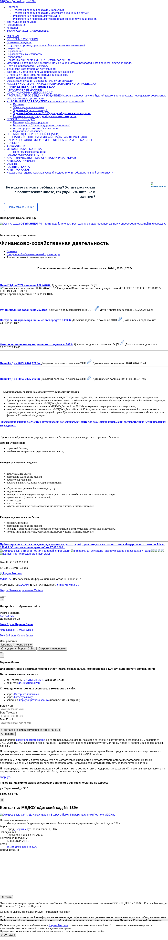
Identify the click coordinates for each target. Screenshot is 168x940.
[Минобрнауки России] (156, 550)
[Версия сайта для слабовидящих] (1, 596)
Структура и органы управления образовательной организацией (46, 45)
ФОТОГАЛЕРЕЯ (16, 146)
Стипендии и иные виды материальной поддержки (37, 74)
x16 (7, 615)
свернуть (5, 777)
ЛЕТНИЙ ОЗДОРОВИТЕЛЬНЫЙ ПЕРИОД (33, 134)
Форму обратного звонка (34, 700)
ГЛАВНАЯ (13, 36)
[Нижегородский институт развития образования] (159, 550)
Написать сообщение (21, 207)
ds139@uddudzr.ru (29, 683)
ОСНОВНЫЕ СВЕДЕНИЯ (22, 39)
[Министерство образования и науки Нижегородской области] (162, 550)
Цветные (6, 644)
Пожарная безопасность (28, 131)
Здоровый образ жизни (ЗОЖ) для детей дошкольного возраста (52, 113)
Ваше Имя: (6, 705)
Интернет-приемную (26, 694)
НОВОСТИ (13, 143)
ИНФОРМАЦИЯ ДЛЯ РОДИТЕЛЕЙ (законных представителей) (45, 101)
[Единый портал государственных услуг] (25, 553)
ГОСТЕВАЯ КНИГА (18, 166)
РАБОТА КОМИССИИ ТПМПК (25, 154)
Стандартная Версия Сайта (18, 648)
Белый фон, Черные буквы (16, 624)
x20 (12, 615)
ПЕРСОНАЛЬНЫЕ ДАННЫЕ (24, 89)
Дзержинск (21, 829)
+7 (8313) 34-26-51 (33, 680)
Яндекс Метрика (58, 925)
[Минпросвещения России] (153, 550)
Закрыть (6, 897)
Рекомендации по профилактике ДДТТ (36, 15)
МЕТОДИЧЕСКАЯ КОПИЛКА (24, 149)
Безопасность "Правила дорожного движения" (41, 125)
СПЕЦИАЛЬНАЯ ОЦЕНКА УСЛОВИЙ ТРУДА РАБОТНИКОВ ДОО (47, 137)
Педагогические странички (29, 151)
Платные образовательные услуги (27, 66)
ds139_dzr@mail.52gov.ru (22, 847)
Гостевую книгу (23, 697)
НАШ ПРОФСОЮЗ (18, 169)
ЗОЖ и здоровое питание (28, 107)
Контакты (12, 27)
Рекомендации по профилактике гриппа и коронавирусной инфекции (55, 18)
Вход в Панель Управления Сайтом (21, 590)
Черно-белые (23, 644)
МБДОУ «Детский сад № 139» (18, 1)
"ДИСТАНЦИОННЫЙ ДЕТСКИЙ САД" (30, 92)
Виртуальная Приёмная (21, 21)
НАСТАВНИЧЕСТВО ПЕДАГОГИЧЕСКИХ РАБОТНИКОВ (41, 157)
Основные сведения (19, 42)
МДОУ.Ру (5, 579)
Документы (13, 48)
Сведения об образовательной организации (33, 254)
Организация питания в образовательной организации (40, 80)
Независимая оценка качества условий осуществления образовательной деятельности (60, 172)
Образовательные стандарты (24, 54)
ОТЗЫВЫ (12, 163)
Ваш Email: (6, 719)
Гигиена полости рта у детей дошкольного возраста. (44, 116)
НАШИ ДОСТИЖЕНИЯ (21, 160)
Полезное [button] (13, 7)
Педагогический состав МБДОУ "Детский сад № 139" (39, 60)
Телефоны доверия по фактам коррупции (38, 10)
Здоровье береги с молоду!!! (30, 110)
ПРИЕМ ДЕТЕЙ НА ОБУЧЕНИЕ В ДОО (31, 86)
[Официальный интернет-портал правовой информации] (35, 550)
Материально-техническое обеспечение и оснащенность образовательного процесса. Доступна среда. (69, 63)
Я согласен (8, 934)
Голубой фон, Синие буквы (16, 635)
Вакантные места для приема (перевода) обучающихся (40, 71)
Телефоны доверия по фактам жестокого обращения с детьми (51, 13)
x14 (2, 615)
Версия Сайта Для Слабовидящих (28, 30)
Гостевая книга (16, 24)
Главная (12, 251)
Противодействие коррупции (30, 122)
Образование (15, 51)
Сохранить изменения (52, 648)
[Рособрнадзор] (111, 550)
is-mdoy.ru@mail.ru (68, 584)
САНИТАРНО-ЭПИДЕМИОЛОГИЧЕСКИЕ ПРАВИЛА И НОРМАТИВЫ (49, 140)
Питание (18, 104)
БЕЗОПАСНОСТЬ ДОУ (21, 119)
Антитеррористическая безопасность (35, 128)
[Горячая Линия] (1, 652)
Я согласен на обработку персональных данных (30, 729)
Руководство (14, 57)
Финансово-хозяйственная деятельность (31, 68)
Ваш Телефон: (9, 712)
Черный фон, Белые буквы (16, 630)
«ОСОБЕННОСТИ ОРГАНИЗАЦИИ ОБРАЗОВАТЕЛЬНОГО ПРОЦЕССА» (51, 83)
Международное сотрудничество (26, 77)
